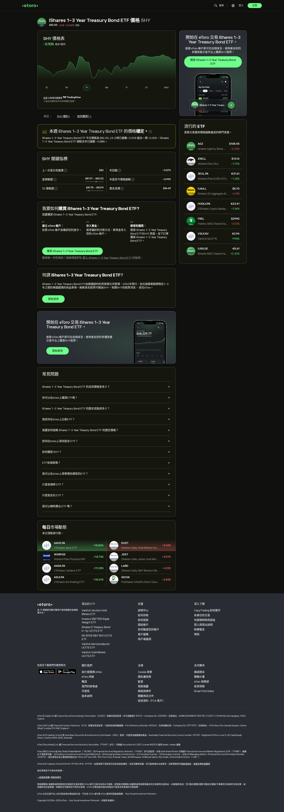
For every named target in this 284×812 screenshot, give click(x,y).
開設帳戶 (143, 624)
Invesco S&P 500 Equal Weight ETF (95, 620)
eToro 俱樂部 (201, 681)
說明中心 (143, 610)
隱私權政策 (144, 676)
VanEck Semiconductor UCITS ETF (96, 646)
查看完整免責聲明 (201, 764)
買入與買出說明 (203, 624)
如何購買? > (84, 116)
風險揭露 (143, 686)
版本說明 (87, 696)
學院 (196, 634)
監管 (140, 681)
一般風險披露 (43, 777)
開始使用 (53, 299)
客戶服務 (143, 634)
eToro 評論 (88, 676)
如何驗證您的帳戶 (148, 629)
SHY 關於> (63, 116)
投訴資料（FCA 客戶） (151, 700)
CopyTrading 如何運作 (207, 610)
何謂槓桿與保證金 (204, 620)
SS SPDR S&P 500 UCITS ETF (97, 637)
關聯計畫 (199, 676)
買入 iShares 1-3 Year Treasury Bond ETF (107, 257)
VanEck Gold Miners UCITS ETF (93, 654)
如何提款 (143, 620)
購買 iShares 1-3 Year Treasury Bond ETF (213, 61)
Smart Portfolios (204, 691)
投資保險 (199, 686)
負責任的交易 (202, 615)
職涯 (84, 681)
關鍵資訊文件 (146, 696)
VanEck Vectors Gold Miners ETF (94, 612)
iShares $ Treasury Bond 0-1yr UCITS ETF (96, 629)
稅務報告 (199, 629)
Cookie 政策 (145, 672)
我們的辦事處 (90, 686)
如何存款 (143, 615)
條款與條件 (144, 691)
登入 (241, 5)
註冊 (254, 5)
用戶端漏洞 (144, 639)
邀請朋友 (199, 672)
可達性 (86, 691)
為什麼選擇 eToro (92, 672)
